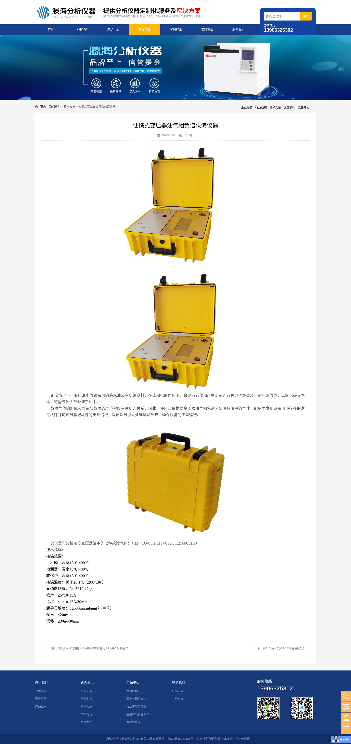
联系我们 (238, 29)
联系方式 (177, 691)
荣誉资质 (41, 698)
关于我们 (82, 29)
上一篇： (87, 648)
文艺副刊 (289, 107)
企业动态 (246, 107)
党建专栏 (303, 107)
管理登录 (214, 738)
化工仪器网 (242, 738)
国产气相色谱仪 (136, 698)
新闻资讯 (145, 29)
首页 (51, 29)
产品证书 (41, 706)
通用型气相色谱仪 (137, 714)
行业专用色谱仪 (136, 706)
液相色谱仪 (133, 721)
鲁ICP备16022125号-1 (181, 738)
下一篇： (281, 648)
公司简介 (41, 691)
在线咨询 (177, 698)
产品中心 (113, 29)
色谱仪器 (132, 691)
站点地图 (202, 738)
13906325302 (275, 688)
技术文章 (69, 106)
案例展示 (176, 29)
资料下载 (207, 29)
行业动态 (261, 107)
